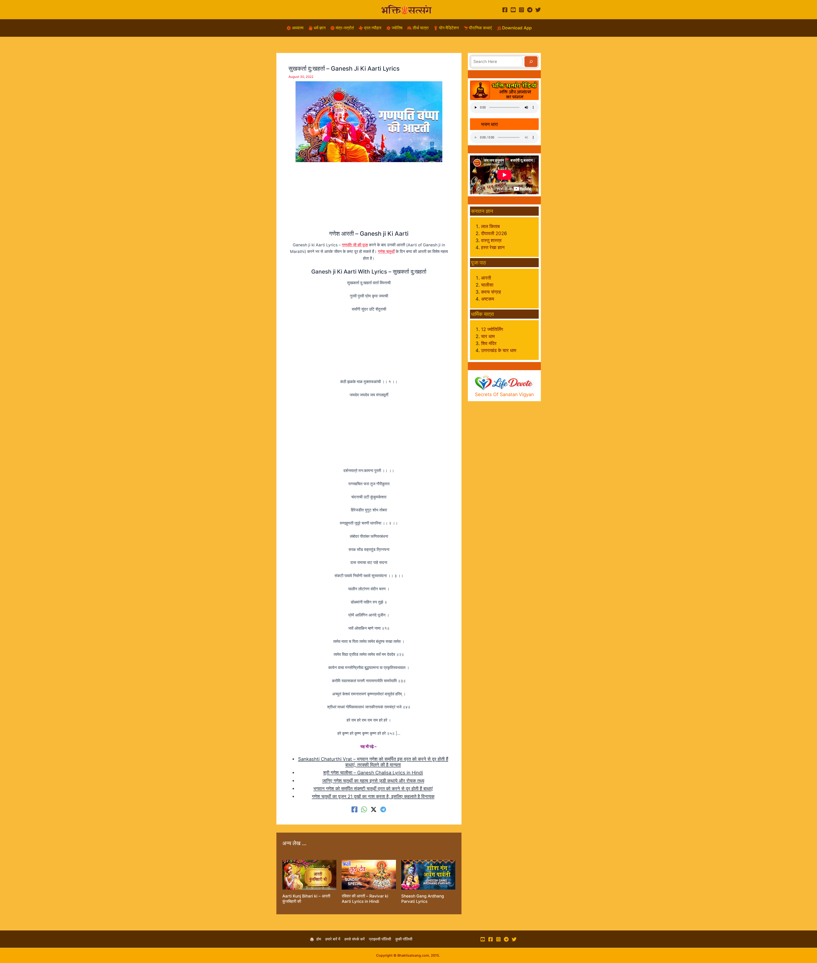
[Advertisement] (369, 200)
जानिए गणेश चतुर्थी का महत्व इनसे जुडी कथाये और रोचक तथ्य (373, 780)
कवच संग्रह (491, 292)
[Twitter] (538, 10)
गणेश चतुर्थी (386, 251)
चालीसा (487, 285)
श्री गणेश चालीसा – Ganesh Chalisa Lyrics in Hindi (373, 772)
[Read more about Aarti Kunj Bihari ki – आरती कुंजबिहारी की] (309, 874)
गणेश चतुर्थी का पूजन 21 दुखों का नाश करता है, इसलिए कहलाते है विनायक (373, 796)
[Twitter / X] (374, 809)
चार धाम (488, 336)
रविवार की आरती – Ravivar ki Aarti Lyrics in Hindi (365, 899)
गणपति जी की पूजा (355, 245)
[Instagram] (521, 10)
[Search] (531, 61)
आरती (486, 278)
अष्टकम (487, 299)
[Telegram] (530, 10)
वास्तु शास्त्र (491, 240)
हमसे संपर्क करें (356, 939)
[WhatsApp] (364, 809)
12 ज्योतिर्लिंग (492, 329)
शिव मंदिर (489, 343)
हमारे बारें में (334, 939)
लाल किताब (490, 226)
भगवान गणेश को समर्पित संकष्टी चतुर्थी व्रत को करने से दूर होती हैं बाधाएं (373, 788)
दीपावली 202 (492, 233)
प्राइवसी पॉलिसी (382, 939)
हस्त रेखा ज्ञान (493, 247)
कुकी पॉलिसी (403, 939)
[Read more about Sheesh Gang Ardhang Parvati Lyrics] (428, 874)
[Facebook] (505, 10)
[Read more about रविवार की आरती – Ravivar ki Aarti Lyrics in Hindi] (369, 874)
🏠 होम (317, 939)
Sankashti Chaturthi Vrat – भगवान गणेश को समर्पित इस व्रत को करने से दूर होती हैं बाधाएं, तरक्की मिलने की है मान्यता (373, 761)
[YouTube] (513, 10)
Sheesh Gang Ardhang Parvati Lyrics (422, 899)
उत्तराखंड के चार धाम (498, 350)
